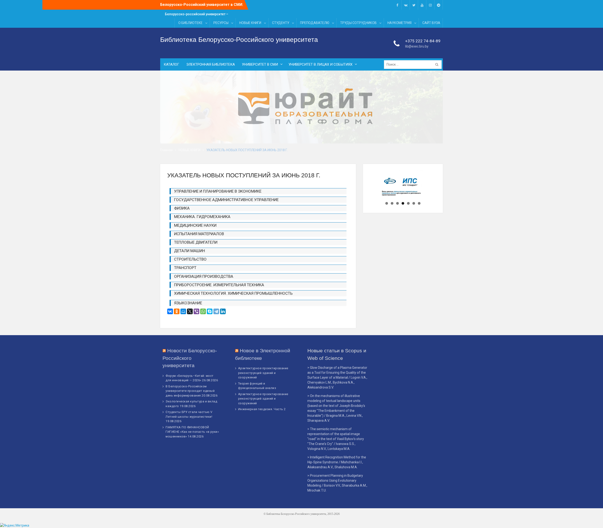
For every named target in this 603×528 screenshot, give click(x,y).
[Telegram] (216, 311)
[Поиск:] (414, 64)
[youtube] (422, 5)
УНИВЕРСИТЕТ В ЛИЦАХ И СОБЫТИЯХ (320, 64)
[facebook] (397, 5)
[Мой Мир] (183, 311)
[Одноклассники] (176, 311)
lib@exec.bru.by (416, 46)
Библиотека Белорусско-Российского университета (239, 39)
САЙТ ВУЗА (431, 23)
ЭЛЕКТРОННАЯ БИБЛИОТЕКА (210, 64)
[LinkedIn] (223, 311)
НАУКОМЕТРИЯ (399, 23)
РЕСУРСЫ (220, 23)
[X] (190, 311)
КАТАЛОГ (171, 64)
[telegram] (438, 5)
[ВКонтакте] (170, 311)
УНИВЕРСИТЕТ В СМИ (260, 64)
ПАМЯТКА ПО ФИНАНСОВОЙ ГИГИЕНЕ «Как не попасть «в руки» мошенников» (192, 431)
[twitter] (414, 5)
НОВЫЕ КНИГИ (250, 23)
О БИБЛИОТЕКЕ (190, 23)
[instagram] (430, 5)
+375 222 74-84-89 (422, 41)
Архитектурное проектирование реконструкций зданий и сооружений (263, 372)
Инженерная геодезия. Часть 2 (262, 409)
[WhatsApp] (203, 311)
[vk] (405, 5)
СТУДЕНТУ (280, 23)
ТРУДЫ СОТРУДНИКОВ (358, 23)
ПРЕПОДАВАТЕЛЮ (314, 23)
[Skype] (209, 311)
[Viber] (196, 311)
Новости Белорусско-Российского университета (190, 358)
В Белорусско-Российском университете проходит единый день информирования (190, 391)
